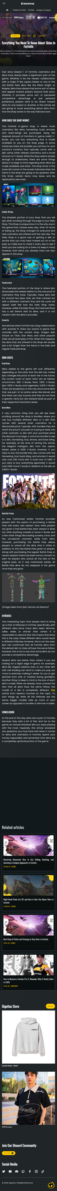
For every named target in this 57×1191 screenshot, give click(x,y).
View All (50, 1006)
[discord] (17, 1171)
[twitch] (23, 1171)
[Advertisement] (28, 788)
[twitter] (4, 1171)
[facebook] (30, 1171)
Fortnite (15, 36)
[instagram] (37, 1171)
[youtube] (10, 1171)
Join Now (7, 1153)
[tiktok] (42, 1171)
